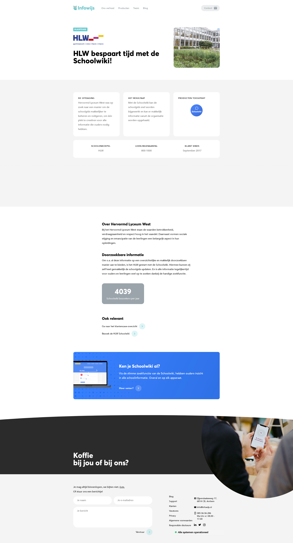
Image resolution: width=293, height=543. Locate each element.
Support (173, 501)
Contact (208, 8)
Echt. (122, 487)
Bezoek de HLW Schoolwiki (116, 333)
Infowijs (84, 8)
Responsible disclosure (180, 525)
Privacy (172, 515)
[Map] (146, 182)
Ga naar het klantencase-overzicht (119, 326)
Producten (123, 8)
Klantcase (80, 29)
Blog (145, 8)
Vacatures (173, 510)
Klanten (172, 506)
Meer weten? (126, 388)
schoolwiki (196, 110)
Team (136, 8)
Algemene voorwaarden (180, 520)
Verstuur (140, 532)
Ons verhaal (107, 8)
